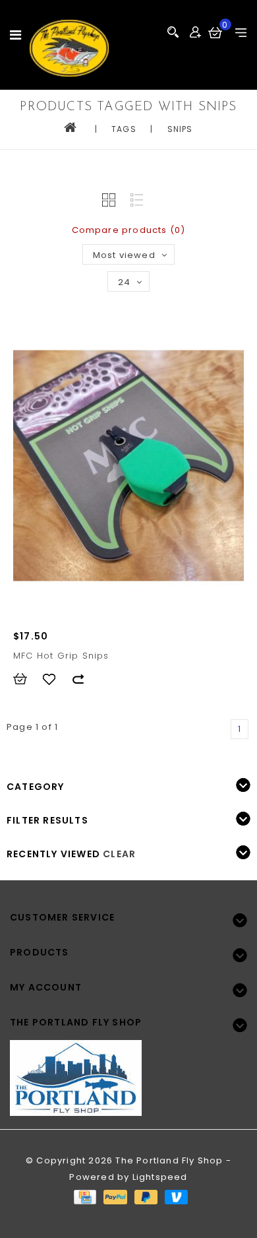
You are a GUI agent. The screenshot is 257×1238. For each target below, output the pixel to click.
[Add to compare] (84, 679)
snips (180, 129)
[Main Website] (128, 1070)
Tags (123, 129)
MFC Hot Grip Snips (61, 655)
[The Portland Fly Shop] (69, 48)
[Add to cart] (26, 679)
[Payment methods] (84, 1196)
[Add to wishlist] (55, 679)
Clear (119, 854)
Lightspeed (160, 1177)
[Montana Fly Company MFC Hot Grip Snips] (128, 465)
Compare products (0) (129, 230)
